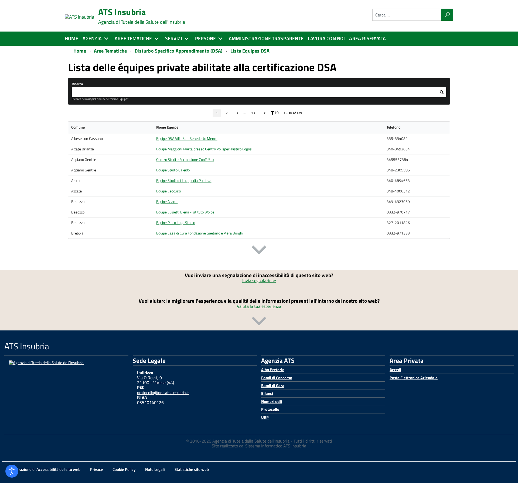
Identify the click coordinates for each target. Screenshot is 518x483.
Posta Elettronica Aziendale (414, 378)
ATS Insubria (141, 16)
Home (71, 38)
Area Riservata (367, 38)
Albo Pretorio (272, 370)
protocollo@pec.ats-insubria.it (163, 392)
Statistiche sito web (192, 469)
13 (253, 112)
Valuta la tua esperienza (259, 306)
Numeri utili (271, 401)
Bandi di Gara (272, 385)
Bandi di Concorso (276, 378)
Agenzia (92, 38)
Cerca (447, 15)
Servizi (173, 38)
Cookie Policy (124, 469)
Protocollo (270, 409)
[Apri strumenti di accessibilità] (11, 471)
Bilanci (267, 393)
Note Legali (155, 469)
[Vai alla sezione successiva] (259, 251)
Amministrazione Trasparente (266, 38)
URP (265, 417)
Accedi (395, 370)
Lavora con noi (326, 38)
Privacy (96, 469)
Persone (205, 38)
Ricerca (77, 84)
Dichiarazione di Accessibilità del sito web (44, 469)
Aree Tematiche (133, 38)
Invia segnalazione (259, 280)
